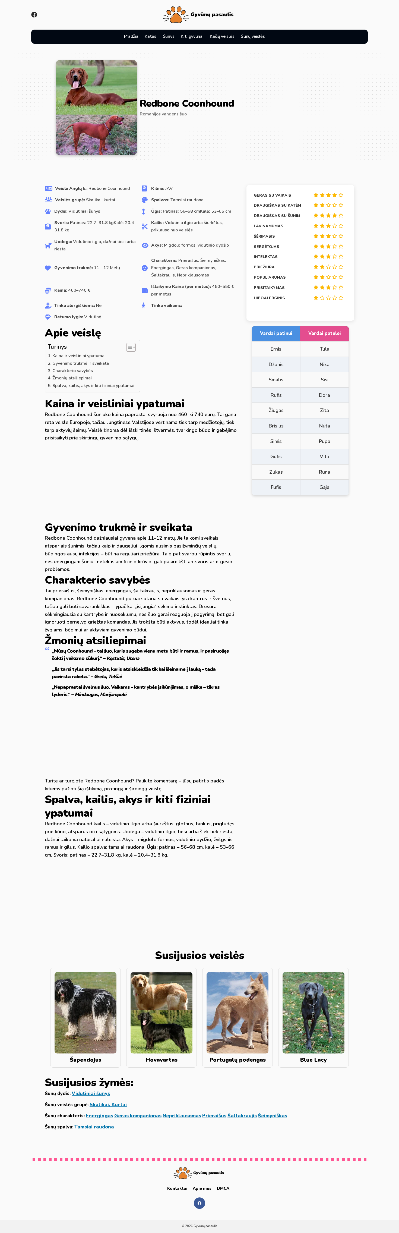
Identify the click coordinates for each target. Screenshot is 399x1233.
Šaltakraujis (242, 1115)
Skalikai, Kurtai (108, 1104)
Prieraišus (214, 1115)
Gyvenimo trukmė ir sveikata (80, 363)
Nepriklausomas (182, 1115)
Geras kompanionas (138, 1115)
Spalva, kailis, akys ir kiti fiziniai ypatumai (93, 386)
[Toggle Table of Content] (128, 347)
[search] (274, 37)
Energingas (99, 1115)
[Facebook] (34, 15)
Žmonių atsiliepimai (72, 378)
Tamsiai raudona (94, 1127)
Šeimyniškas (272, 1115)
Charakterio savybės (72, 371)
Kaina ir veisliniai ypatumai (79, 356)
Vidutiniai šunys (91, 1093)
